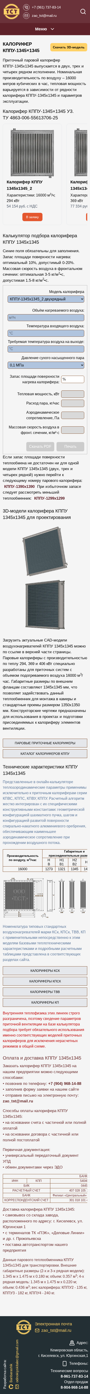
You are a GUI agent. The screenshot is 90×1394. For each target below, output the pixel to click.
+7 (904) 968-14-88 (64, 1083)
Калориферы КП (45, 1002)
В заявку (32, 217)
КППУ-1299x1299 (49, 498)
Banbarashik (11, 1373)
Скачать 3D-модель (69, 47)
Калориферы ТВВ (45, 992)
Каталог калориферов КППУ (45, 754)
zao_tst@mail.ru (18, 1101)
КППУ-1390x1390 (19, 486)
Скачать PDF (40, 446)
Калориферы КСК (45, 970)
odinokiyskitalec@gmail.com (17, 1360)
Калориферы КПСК (45, 981)
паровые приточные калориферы (45, 743)
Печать (70, 446)
